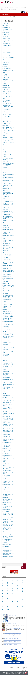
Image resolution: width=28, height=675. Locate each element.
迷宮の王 (5, 167)
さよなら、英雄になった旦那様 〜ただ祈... (12, 641)
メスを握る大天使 (7, 254)
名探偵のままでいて (7, 395)
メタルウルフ (6, 54)
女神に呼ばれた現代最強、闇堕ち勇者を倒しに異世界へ (8, 217)
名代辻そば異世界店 (7, 377)
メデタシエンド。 (7, 123)
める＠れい (5, 83)
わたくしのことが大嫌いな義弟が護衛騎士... (12, 640)
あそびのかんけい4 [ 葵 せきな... (11, 636)
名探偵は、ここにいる (7, 45)
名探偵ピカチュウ (7, 207)
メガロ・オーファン (7, 89)
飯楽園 (4, 393)
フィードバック (17, 670)
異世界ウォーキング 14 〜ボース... (15, 623)
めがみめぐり (6, 120)
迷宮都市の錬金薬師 (7, 392)
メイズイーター (6, 93)
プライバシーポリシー (21, 667)
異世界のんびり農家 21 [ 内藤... (14, 628)
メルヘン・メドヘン (7, 103)
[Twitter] (22, 12)
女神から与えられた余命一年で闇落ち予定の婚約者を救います (8, 420)
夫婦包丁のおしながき (7, 448)
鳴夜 (4, 135)
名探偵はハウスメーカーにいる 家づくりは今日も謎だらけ (8, 240)
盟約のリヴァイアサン (7, 34)
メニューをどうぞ (7, 161)
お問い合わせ (24, 670)
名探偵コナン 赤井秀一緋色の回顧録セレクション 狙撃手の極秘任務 (8, 267)
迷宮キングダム (6, 38)
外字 (3, 609)
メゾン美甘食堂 (6, 511)
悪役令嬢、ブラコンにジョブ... (15, 615)
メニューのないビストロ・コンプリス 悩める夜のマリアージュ (8, 536)
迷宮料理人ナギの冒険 (7, 95)
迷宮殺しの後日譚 (7, 274)
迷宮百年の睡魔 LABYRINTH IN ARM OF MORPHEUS (8, 106)
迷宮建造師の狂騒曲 (7, 76)
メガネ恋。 (5, 74)
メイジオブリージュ (7, 68)
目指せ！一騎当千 (7, 146)
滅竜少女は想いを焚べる (8, 509)
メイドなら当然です (7, 340)
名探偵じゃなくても (7, 504)
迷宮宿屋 (5, 309)
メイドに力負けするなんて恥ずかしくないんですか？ (8, 515)
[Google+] (27, 12)
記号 (8, 609)
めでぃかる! (5, 25)
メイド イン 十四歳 (7, 255)
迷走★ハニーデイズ (7, 198)
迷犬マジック (6, 283)
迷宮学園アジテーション (8, 188)
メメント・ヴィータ (7, 465)
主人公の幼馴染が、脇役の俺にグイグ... (12, 633)
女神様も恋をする (7, 125)
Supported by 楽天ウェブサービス (10, 673)
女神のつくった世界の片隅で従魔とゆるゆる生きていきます (8, 494)
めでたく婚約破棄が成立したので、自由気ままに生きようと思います (8, 296)
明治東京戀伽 (6, 546)
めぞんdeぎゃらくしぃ (8, 52)
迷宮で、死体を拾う (7, 502)
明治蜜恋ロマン (6, 153)
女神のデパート (6, 252)
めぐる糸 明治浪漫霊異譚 (8, 533)
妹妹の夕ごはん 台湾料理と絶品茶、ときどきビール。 (8, 338)
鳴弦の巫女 (5, 64)
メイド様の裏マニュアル (8, 47)
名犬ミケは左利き (7, 55)
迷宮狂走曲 (5, 346)
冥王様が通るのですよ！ (8, 225)
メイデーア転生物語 (7, 224)
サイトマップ (12, 667)
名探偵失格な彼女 (7, 27)
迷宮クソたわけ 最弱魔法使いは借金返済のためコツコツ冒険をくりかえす (8, 164)
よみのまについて (24, 668)
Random (23, 567)
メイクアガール (6, 453)
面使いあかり (6, 32)
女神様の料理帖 (6, 140)
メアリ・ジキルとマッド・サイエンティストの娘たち (8, 477)
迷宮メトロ (5, 250)
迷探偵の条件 (6, 281)
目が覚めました (6, 463)
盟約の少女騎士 (6, 290)
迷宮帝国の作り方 (7, 276)
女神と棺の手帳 (6, 87)
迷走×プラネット (6, 72)
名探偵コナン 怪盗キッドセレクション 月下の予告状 (8, 185)
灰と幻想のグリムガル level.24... (11, 644)
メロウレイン (6, 151)
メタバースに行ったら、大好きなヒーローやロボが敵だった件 (8, 481)
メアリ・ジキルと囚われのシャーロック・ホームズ (8, 389)
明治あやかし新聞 (7, 114)
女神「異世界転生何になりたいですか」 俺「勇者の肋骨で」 (8, 262)
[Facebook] (24, 12)
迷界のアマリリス (7, 62)
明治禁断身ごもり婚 (7, 243)
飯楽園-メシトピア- (7, 371)
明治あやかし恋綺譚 (7, 544)
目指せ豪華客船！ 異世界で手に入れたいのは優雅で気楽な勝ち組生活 (8, 213)
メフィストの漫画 (7, 91)
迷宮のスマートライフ (7, 190)
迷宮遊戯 (5, 542)
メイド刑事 (5, 36)
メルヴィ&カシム (6, 66)
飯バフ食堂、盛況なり (7, 416)
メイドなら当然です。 (7, 313)
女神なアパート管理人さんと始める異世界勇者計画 (8, 205)
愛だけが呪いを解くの (7, 121)
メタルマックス (6, 43)
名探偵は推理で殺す (7, 328)
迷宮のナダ (5, 497)
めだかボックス (6, 85)
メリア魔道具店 (6, 134)
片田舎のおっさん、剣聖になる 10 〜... (12, 638)
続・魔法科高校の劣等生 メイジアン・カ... (12, 643)
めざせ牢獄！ (6, 209)
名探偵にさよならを (7, 491)
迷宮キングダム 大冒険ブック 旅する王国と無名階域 (8, 271)
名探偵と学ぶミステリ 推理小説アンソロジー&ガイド (8, 460)
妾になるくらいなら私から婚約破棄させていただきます (8, 374)
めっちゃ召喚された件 (7, 227)
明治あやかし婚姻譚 (7, 470)
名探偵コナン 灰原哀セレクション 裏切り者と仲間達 (8, 384)
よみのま (22, 673)
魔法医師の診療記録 (7, 61)
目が (4, 548)
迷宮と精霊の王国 (7, 113)
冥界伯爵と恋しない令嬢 (8, 70)
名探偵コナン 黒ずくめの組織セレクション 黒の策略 (8, 287)
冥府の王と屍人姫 (7, 311)
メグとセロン (6, 23)
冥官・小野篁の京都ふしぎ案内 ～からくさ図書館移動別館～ (8, 439)
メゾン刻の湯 (6, 245)
